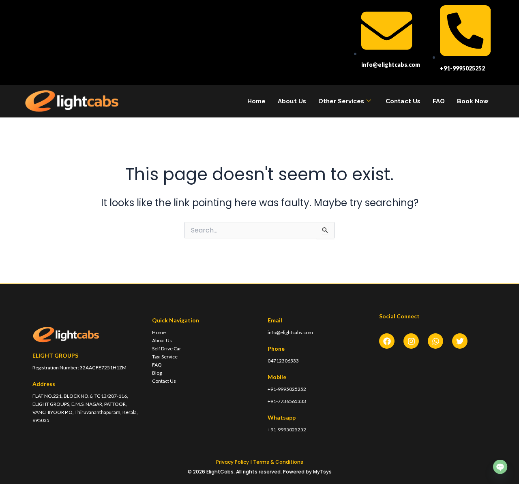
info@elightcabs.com (290, 332)
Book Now (473, 101)
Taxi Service (165, 357)
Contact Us (403, 101)
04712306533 (283, 361)
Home (256, 101)
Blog (157, 373)
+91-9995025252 (287, 389)
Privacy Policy (232, 461)
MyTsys (322, 471)
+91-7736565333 (287, 401)
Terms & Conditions (278, 461)
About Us (292, 101)
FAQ (439, 101)
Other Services (341, 101)
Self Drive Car (166, 348)
